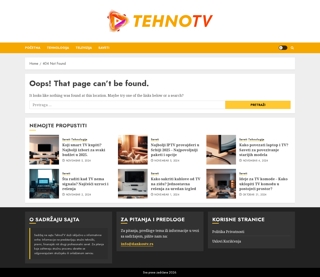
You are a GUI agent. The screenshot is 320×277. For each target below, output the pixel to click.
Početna (32, 48)
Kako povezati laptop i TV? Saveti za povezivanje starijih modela (263, 150)
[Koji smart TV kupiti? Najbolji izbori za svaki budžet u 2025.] (44, 150)
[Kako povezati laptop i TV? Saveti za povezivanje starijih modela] (221, 150)
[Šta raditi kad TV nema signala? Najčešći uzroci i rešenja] (44, 184)
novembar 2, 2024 (78, 195)
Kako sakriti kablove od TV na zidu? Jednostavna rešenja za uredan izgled (175, 184)
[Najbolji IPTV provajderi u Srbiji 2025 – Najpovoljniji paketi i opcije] (133, 150)
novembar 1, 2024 (166, 195)
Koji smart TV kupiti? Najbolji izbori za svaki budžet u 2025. (83, 150)
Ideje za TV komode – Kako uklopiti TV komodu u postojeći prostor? (263, 184)
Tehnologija (58, 48)
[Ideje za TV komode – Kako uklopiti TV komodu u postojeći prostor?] (221, 184)
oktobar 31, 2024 (255, 195)
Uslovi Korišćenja (226, 241)
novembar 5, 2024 (78, 161)
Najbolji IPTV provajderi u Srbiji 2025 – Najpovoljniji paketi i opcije (175, 150)
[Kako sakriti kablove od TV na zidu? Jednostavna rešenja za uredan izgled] (133, 184)
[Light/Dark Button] (283, 48)
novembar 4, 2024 (255, 161)
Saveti (103, 48)
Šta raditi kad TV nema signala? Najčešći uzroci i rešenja (85, 184)
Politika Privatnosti (228, 231)
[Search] (292, 48)
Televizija (84, 48)
